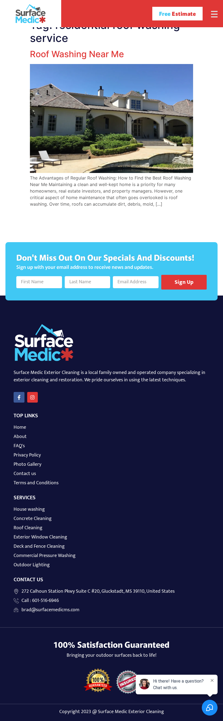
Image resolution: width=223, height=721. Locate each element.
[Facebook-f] (19, 397)
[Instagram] (32, 397)
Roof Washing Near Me (77, 54)
